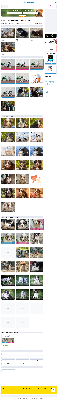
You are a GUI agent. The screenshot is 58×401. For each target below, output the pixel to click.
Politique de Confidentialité (33, 398)
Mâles (6, 23)
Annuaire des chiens (50, 396)
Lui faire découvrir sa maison (49, 84)
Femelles (11, 23)
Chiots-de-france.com (18, 398)
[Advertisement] (22, 379)
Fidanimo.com (41, 398)
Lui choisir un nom (47, 85)
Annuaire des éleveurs (22, 396)
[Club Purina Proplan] (51, 36)
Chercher (22, 16)
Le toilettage (46, 92)
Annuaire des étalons (36, 396)
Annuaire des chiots (8, 396)
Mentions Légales (25, 398)
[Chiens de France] (29, 2)
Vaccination (46, 91)
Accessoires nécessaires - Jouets (49, 81)
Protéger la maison (47, 83)
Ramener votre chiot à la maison (49, 82)
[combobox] (14, 13)
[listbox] (37, 13)
